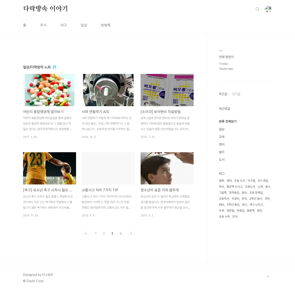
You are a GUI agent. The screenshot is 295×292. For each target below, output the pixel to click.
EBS (221, 204)
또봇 (221, 210)
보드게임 (263, 180)
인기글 (236, 94)
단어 (234, 216)
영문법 (230, 210)
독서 (221, 186)
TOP (268, 276)
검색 (257, 9)
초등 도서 (239, 180)
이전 (86, 233)
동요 (244, 192)
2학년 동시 (255, 198)
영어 (221, 144)
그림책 (223, 192)
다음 (131, 233)
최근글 (223, 94)
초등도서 (250, 186)
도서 (221, 159)
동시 (267, 186)
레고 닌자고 (256, 204)
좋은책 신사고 (234, 186)
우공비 (235, 198)
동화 (221, 180)
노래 (260, 186)
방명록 (106, 25)
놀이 (221, 152)
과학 (267, 198)
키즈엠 (251, 180)
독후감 (240, 210)
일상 (84, 25)
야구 (63, 25)
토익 (244, 198)
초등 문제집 (256, 192)
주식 (43, 25)
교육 (221, 137)
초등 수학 (224, 216)
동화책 (250, 210)
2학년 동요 (233, 204)
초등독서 (224, 198)
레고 (244, 204)
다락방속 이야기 (45, 9)
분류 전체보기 (227, 121)
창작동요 (234, 192)
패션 (259, 210)
